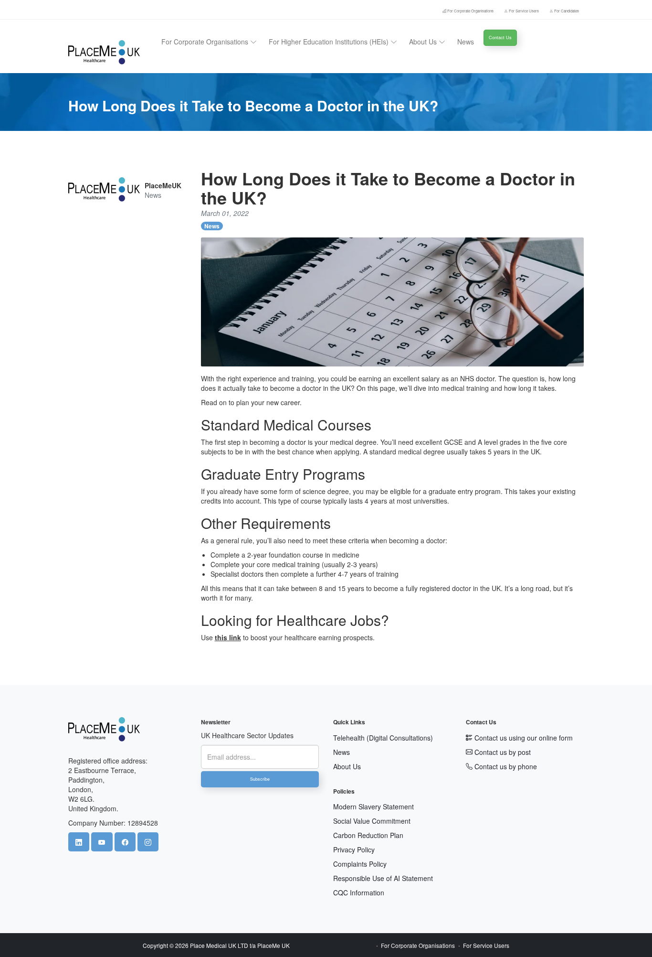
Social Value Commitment (371, 821)
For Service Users (524, 10)
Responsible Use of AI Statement (383, 878)
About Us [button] (424, 41)
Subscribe (260, 779)
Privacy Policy (354, 849)
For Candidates (566, 10)
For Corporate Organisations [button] (205, 41)
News (465, 41)
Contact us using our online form (523, 737)
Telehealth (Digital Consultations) (383, 737)
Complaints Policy (360, 864)
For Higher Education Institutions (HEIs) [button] (329, 41)
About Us (347, 766)
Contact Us (500, 37)
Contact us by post (502, 752)
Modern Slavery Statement (373, 806)
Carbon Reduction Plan (368, 835)
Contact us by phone (505, 766)
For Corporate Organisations (470, 10)
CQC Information (358, 892)
